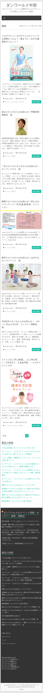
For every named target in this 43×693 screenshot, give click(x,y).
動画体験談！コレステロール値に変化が (17, 501)
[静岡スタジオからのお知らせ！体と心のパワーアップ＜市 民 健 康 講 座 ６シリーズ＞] (21, 212)
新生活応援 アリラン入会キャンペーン (15, 521)
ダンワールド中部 (21, 5)
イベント (8, 102)
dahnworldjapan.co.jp (9, 657)
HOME (21, 689)
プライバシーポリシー (9, 643)
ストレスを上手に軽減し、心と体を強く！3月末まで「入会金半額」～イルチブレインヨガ (21, 362)
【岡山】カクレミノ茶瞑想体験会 (13, 543)
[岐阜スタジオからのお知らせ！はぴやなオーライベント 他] (21, 265)
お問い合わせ (6, 633)
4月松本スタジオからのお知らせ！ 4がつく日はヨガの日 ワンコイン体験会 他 (21, 324)
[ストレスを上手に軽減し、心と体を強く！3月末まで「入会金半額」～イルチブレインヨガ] (21, 370)
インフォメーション (17, 102)
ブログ (13, 156)
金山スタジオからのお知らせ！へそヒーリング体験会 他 (21, 607)
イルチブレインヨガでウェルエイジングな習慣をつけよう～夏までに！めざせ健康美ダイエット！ (20, 38)
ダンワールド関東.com (9, 661)
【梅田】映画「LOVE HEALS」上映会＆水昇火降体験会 (20, 538)
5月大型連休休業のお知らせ (11, 616)
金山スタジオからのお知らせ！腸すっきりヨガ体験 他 (20, 619)
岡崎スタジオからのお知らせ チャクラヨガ (18, 485)
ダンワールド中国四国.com (10, 667)
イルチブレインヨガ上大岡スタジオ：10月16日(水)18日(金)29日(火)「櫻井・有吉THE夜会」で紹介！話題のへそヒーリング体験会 (21, 532)
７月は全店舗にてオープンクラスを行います (18, 448)
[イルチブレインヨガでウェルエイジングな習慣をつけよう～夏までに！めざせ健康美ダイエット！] (21, 46)
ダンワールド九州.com (9, 669)
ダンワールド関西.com (9, 665)
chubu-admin (9, 98)
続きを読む (36, 102)
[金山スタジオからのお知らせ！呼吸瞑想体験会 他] (21, 119)
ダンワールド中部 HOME (31, 26)
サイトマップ (6, 636)
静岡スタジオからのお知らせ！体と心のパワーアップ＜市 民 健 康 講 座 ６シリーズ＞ (20, 204)
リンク (4, 640)
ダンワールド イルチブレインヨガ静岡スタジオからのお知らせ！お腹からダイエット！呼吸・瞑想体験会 (21, 472)
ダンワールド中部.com (9, 663)
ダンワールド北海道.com (10, 659)
